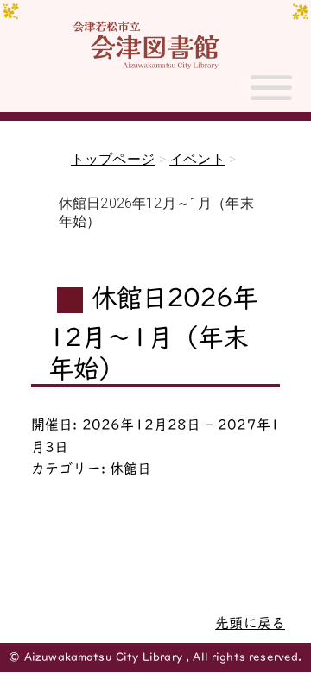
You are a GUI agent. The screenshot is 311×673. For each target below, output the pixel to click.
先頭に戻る (250, 623)
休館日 (130, 468)
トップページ (113, 159)
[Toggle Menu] (271, 95)
